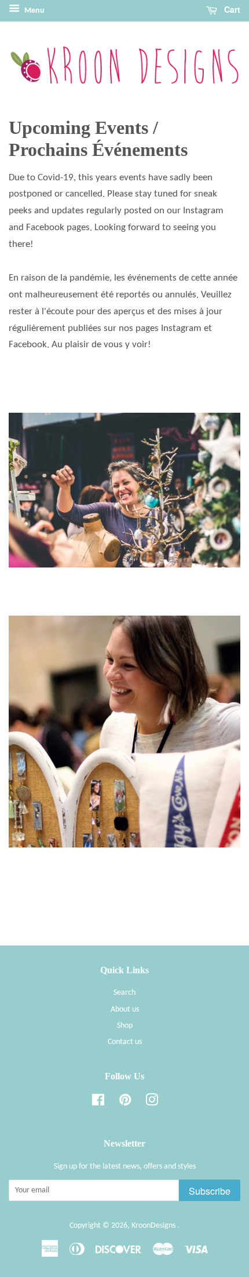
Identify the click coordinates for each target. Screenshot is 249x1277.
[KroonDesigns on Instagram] (151, 1102)
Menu (34, 10)
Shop (125, 1025)
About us (125, 1009)
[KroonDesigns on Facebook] (98, 1102)
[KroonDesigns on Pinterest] (125, 1102)
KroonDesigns (154, 1225)
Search (124, 992)
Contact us (125, 1042)
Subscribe (209, 1191)
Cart (231, 9)
